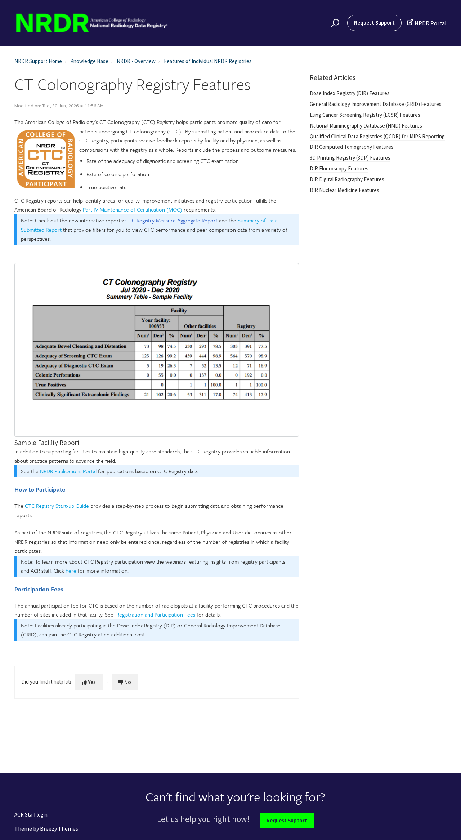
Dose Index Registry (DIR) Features (350, 93)
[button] (334, 23)
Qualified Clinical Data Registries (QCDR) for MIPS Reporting (377, 136)
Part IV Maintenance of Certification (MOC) (132, 209)
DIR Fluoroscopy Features (339, 168)
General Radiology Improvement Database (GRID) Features (376, 104)
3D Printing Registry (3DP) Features (350, 157)
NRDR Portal (427, 23)
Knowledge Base (89, 61)
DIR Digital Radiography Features (347, 179)
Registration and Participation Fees (155, 614)
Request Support (374, 22)
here (71, 570)
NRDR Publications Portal (68, 471)
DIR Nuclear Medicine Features (344, 190)
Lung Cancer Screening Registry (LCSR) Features (365, 114)
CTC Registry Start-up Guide (57, 506)
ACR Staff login (31, 815)
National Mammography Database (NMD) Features (366, 125)
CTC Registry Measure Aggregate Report (171, 220)
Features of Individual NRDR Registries (208, 61)
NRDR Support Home (38, 61)
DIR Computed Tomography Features (352, 146)
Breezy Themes (59, 828)
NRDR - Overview (136, 61)
